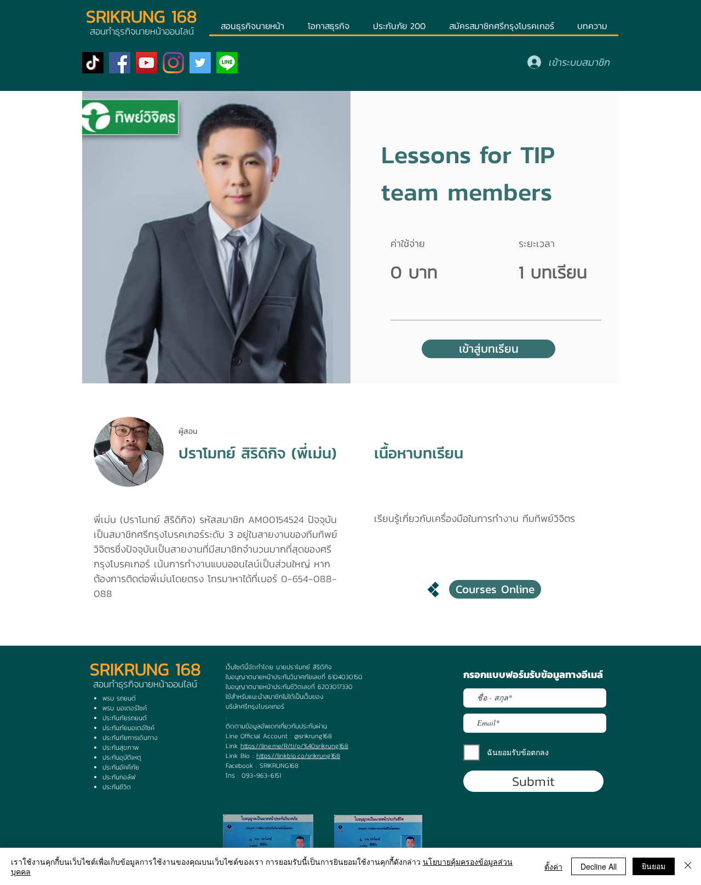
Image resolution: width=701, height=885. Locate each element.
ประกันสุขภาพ (120, 747)
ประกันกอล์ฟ (118, 777)
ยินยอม (653, 865)
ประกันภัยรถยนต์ (124, 718)
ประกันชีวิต (116, 787)
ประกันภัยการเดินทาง (130, 738)
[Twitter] (200, 62)
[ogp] (227, 62)
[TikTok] (93, 62)
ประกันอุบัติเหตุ (121, 757)
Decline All (599, 866)
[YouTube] (146, 62)
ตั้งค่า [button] (553, 866)
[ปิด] (687, 866)
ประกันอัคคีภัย (120, 767)
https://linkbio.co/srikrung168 (298, 756)
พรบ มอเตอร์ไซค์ (124, 708)
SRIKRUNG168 (279, 766)
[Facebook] (119, 62)
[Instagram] (173, 62)
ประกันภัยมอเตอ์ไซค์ (128, 728)
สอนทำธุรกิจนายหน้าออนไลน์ (145, 684)
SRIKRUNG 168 (141, 16)
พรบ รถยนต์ (119, 698)
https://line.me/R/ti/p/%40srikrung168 (294, 746)
